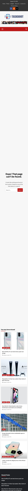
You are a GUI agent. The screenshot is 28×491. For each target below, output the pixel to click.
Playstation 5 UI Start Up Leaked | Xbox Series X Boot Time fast (13, 484)
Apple (4, 456)
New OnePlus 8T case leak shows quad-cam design (12, 479)
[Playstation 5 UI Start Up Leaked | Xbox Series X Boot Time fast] (14, 368)
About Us (17, 3)
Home (4, 3)
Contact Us (22, 3)
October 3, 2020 (6, 355)
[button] (2, 29)
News (8, 347)
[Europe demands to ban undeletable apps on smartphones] (14, 422)
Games (4, 375)
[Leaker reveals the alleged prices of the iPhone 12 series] (14, 450)
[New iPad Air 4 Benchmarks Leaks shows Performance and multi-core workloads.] (14, 395)
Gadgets (12, 3)
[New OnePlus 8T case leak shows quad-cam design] (14, 341)
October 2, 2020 (6, 464)
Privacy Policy (14, 5)
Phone (7, 3)
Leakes (4, 347)
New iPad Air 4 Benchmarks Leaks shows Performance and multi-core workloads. (12, 406)
